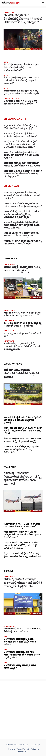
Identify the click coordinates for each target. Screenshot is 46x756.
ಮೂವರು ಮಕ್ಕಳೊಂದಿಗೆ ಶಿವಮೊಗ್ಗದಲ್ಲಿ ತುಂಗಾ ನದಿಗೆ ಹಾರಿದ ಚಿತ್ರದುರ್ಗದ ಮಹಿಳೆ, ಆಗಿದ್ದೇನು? (23, 19)
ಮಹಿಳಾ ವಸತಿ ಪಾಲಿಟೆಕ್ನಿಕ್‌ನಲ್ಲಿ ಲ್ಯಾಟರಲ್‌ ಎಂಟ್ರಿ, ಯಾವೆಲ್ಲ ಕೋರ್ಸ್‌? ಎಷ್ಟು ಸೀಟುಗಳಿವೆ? (21, 450)
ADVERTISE (35, 745)
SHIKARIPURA (9, 331)
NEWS (6, 62)
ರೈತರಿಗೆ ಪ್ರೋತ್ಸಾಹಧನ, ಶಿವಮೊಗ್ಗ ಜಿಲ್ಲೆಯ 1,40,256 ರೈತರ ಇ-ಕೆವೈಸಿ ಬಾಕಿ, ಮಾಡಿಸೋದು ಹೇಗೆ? (21, 68)
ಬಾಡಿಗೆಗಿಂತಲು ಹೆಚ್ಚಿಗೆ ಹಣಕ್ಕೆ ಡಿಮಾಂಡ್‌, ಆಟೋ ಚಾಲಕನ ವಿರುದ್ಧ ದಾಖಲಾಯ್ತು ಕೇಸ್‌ (23, 205)
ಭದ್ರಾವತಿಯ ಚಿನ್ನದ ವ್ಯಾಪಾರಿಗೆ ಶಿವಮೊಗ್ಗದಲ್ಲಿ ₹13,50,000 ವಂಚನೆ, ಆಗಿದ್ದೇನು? (23, 243)
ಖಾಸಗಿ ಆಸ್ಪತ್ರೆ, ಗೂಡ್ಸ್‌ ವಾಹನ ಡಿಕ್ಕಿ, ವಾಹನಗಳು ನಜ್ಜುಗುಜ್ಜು (22, 269)
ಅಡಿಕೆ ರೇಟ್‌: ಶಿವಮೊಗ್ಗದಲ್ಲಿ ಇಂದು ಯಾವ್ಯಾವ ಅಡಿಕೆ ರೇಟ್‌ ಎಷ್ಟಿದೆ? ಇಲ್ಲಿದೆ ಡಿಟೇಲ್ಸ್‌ (20, 642)
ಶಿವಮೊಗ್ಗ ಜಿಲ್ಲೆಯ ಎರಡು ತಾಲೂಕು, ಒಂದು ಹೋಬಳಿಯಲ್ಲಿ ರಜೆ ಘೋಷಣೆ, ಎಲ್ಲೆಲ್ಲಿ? (22, 440)
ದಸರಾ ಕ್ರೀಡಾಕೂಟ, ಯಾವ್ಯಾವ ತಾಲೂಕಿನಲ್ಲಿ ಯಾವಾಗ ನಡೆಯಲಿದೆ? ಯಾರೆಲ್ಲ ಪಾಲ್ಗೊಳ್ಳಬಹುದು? (23, 583)
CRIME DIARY (9, 13)
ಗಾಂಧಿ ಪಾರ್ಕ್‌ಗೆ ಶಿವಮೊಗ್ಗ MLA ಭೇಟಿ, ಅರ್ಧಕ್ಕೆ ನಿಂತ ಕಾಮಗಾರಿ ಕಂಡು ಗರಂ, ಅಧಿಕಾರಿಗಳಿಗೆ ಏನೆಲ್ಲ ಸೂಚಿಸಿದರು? (21, 145)
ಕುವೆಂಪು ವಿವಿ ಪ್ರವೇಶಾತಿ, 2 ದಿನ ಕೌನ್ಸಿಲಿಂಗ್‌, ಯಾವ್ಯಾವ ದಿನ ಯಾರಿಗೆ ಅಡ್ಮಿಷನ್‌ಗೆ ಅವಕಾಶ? (23, 420)
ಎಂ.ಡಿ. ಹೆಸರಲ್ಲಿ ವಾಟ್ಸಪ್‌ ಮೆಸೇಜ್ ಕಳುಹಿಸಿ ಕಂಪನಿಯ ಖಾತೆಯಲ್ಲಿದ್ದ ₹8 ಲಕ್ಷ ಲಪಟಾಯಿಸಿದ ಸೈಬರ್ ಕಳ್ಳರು (22, 214)
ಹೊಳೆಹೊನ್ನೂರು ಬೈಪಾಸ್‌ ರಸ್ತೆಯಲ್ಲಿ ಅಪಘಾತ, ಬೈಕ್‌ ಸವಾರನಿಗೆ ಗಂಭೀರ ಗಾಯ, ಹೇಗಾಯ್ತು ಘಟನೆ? (22, 347)
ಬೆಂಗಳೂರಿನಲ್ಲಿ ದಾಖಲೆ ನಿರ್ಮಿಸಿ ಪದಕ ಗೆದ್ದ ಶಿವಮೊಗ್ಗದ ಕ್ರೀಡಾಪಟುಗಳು (22, 630)
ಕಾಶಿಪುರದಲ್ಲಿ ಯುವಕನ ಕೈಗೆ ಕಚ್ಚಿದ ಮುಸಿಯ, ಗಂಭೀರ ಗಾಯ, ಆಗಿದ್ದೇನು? (20, 135)
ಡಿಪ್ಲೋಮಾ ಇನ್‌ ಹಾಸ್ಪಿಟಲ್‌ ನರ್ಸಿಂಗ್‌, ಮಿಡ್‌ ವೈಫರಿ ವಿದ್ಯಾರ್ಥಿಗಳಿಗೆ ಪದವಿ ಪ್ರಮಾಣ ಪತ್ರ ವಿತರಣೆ (23, 431)
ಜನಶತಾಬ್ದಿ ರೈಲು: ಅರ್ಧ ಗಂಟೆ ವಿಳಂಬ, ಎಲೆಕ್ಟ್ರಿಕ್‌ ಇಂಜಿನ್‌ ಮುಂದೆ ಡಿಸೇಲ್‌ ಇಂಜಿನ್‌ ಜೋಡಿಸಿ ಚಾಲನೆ (22, 535)
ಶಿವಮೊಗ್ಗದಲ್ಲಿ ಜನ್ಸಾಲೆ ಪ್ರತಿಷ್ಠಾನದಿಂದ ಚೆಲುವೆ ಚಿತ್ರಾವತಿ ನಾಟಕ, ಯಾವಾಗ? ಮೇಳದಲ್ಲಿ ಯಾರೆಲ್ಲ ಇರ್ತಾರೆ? (23, 174)
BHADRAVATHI (9, 321)
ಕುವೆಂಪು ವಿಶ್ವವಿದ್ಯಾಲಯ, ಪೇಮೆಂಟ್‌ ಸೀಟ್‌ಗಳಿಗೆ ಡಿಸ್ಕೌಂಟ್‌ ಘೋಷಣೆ (21, 374)
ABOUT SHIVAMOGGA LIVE (17, 745)
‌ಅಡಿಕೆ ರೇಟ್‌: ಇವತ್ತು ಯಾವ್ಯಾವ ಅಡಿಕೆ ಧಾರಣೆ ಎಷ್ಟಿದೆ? (20, 667)
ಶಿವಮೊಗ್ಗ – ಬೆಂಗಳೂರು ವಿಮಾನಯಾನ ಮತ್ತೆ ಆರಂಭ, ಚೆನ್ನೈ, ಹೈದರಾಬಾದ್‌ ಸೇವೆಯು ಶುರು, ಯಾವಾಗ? (23, 479)
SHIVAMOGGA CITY (11, 99)
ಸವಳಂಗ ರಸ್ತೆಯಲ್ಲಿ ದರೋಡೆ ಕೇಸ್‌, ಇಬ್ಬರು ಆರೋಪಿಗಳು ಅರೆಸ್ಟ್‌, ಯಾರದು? (22, 315)
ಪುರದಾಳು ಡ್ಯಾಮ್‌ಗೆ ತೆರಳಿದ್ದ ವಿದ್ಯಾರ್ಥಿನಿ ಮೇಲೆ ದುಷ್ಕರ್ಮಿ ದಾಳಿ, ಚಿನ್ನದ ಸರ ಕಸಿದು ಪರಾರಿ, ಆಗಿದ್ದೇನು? (22, 225)
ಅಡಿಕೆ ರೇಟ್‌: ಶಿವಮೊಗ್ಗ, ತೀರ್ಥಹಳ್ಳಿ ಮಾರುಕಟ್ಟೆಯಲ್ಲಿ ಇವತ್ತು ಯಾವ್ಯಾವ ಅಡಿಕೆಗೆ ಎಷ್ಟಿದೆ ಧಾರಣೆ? (22, 655)
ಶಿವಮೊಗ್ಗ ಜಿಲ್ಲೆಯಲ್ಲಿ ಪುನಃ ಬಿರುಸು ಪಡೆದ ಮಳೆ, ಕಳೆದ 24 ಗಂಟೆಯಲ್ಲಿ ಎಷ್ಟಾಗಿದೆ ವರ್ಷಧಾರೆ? (21, 81)
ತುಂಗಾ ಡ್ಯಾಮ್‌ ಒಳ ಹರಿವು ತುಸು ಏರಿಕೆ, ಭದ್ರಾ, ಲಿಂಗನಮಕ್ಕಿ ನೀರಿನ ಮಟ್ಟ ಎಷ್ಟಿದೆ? (21, 92)
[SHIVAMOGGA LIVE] (10, 3)
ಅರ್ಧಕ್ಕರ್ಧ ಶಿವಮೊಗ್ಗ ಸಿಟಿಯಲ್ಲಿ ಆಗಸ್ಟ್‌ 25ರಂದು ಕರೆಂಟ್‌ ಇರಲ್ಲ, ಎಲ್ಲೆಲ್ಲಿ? (20, 103)
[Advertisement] (23, 710)
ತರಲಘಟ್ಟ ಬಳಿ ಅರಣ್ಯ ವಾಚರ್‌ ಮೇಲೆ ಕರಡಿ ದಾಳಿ (22, 335)
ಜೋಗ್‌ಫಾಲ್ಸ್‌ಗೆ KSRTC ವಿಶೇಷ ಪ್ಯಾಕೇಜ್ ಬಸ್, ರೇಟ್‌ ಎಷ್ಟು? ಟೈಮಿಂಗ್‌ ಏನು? (22, 526)
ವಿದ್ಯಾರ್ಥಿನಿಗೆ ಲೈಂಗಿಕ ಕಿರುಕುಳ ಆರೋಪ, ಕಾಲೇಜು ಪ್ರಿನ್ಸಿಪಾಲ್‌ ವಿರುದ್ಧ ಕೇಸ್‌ (21, 235)
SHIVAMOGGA (9, 310)
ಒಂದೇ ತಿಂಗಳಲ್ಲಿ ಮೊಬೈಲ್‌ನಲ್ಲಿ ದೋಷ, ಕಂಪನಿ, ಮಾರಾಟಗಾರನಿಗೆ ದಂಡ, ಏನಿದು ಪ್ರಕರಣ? (21, 155)
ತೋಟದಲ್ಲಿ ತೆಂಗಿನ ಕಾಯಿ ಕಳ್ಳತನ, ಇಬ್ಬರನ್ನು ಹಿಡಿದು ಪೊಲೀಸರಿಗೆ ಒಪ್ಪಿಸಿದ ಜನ (22, 325)
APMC (6, 637)
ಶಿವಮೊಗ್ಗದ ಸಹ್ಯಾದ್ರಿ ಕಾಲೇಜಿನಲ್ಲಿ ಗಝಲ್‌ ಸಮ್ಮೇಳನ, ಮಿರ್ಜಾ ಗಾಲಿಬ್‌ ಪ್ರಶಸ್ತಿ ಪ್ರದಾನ (22, 165)
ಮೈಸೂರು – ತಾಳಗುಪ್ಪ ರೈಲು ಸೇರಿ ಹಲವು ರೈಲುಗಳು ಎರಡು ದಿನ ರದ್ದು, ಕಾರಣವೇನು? (22, 555)
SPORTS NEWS (9, 577)
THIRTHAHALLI (9, 264)
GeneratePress (23, 752)
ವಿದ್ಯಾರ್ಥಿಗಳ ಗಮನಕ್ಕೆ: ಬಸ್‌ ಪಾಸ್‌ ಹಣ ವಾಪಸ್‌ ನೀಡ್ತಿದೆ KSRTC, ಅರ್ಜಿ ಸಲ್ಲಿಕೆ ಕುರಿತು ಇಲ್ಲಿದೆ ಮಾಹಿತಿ (21, 546)
